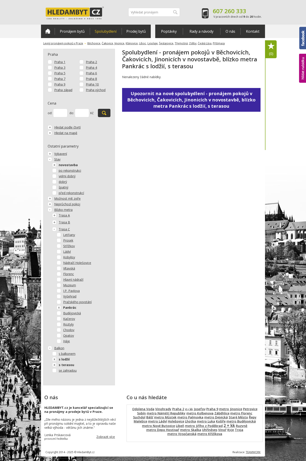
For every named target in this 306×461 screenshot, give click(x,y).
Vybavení (60, 154)
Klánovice (132, 43)
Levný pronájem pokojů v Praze (63, 43)
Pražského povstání (77, 302)
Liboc (142, 43)
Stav (57, 159)
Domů (48, 31)
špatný (63, 187)
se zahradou (68, 370)
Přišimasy (219, 43)
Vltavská (69, 268)
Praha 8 (91, 79)
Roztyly (68, 324)
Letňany (69, 235)
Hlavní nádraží (73, 279)
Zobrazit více (105, 437)
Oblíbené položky (271, 53)
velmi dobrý (67, 176)
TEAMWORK (253, 452)
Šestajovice (166, 43)
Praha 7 (59, 79)
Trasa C (64, 229)
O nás (230, 31)
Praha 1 (59, 62)
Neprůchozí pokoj (67, 204)
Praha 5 (59, 73)
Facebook (302, 29)
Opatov (68, 335)
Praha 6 (91, 73)
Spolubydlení (105, 31)
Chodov (68, 330)
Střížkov (69, 246)
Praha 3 (59, 67)
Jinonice (119, 43)
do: (71, 113)
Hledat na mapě (65, 133)
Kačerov (69, 319)
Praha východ (96, 90)
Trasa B (64, 222)
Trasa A (64, 215)
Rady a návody (201, 31)
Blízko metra (63, 210)
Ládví (67, 251)
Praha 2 (91, 62)
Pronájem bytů (72, 31)
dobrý (63, 182)
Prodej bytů (136, 31)
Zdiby (192, 43)
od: (50, 113)
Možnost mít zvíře (67, 198)
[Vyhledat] (104, 113)
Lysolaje (152, 43)
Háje (66, 341)
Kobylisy (69, 257)
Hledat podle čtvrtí (67, 127)
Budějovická (72, 313)
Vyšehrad (69, 296)
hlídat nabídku (302, 60)
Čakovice (107, 43)
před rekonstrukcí (71, 193)
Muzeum (69, 285)
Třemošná (181, 43)
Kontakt (252, 31)
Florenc (68, 274)
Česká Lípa (204, 43)
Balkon (59, 348)
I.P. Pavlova (71, 291)
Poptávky (169, 31)
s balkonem (67, 354)
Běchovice (93, 43)
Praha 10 (92, 84)
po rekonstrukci (70, 170)
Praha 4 (91, 67)
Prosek (68, 240)
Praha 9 (59, 84)
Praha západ (63, 90)
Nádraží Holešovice (77, 263)
